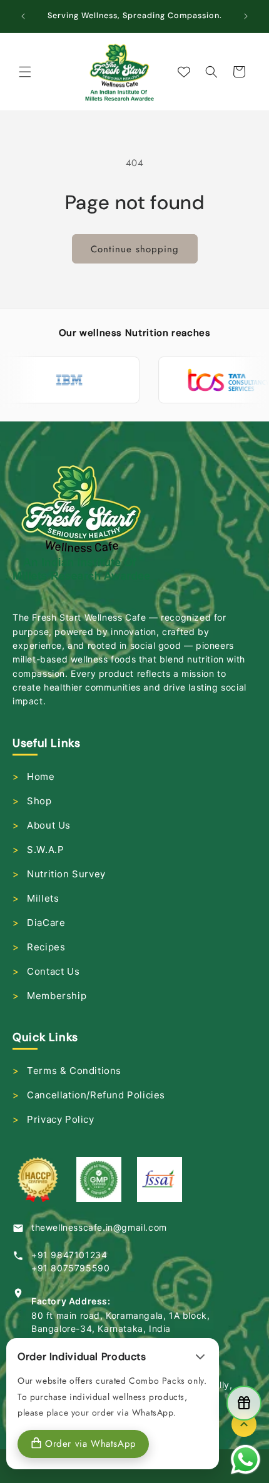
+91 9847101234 (69, 1254)
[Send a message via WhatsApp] (245, 1459)
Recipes (46, 947)
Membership (56, 996)
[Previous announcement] (23, 16)
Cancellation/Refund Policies (96, 1095)
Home (40, 776)
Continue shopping (135, 249)
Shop (39, 801)
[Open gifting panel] (243, 1403)
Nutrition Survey (66, 874)
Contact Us (53, 971)
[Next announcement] (246, 16)
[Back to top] (243, 1424)
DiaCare (46, 923)
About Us (49, 825)
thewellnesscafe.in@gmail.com (99, 1227)
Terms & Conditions (74, 1071)
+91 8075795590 (70, 1268)
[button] (25, 72)
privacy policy (60, 1119)
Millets (43, 898)
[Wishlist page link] (184, 72)
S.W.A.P (45, 849)
